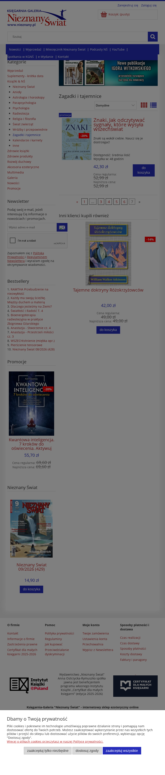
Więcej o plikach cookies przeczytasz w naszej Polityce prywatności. (55, 741)
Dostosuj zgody (87, 751)
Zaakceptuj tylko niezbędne (48, 751)
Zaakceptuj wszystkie (122, 751)
